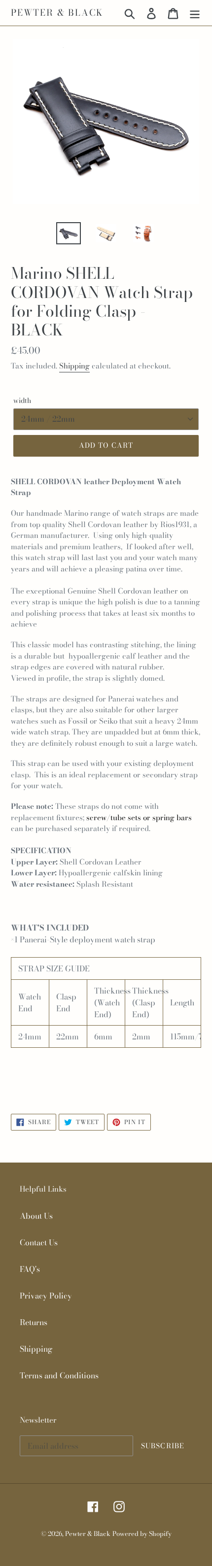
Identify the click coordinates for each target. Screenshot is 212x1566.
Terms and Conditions (59, 1375)
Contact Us (39, 1242)
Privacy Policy (46, 1295)
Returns (33, 1322)
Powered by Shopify (142, 1533)
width (22, 401)
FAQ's (30, 1269)
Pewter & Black (57, 12)
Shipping (74, 365)
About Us (36, 1216)
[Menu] (195, 12)
